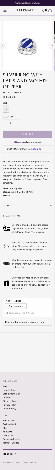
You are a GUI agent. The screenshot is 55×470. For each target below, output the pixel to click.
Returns (6, 397)
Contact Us (8, 435)
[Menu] (5, 10)
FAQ (5, 386)
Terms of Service (11, 442)
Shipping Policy (10, 401)
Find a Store (9, 420)
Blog (5, 428)
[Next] (52, 46)
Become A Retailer (11, 439)
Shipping (17, 142)
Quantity (8, 117)
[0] (44, 11)
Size (5, 103)
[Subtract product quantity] (6, 123)
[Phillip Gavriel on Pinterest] (8, 454)
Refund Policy (9, 408)
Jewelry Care (9, 390)
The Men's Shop (11, 216)
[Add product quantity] (17, 123)
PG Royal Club (10, 424)
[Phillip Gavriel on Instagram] (11, 454)
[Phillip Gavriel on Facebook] (5, 454)
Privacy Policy (9, 405)
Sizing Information (11, 393)
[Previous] (3, 46)
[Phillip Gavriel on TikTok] (15, 454)
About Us (7, 431)
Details (7, 205)
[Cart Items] (50, 10)
